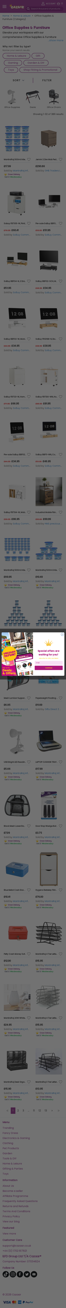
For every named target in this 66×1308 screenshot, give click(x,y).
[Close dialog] (62, 634)
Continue (48, 668)
